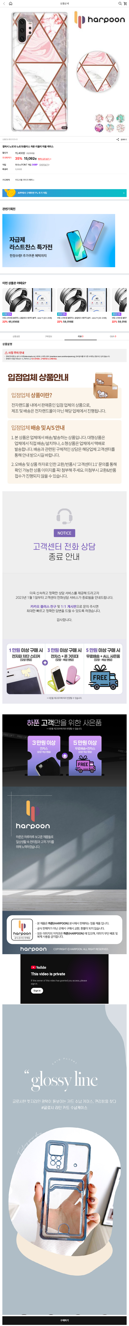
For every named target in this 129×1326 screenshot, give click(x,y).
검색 (120, 3)
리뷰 (80, 336)
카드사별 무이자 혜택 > (24, 180)
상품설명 (16, 336)
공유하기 (124, 139)
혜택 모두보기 (44, 159)
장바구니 (125, 3)
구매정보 (48, 336)
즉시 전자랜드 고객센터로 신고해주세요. (44, 359)
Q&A (113, 336)
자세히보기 (43, 164)
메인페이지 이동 (10, 3)
